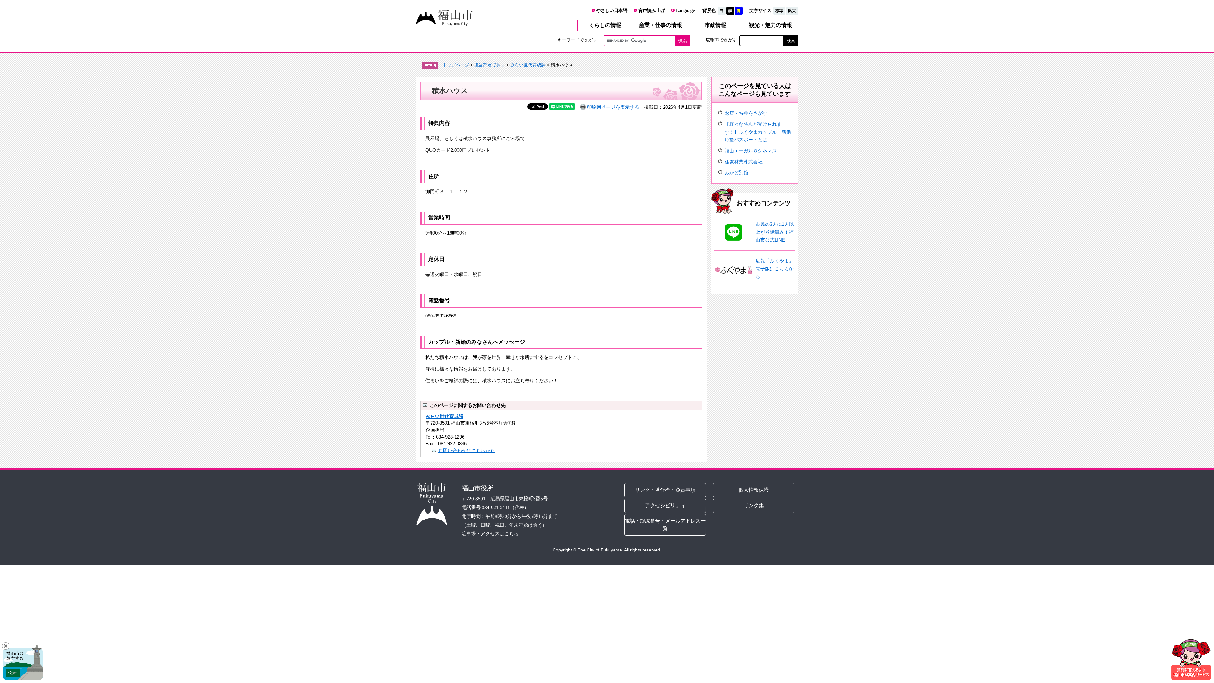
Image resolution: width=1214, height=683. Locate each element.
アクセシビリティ (665, 505)
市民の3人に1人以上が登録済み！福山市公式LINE (775, 231)
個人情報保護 (754, 490)
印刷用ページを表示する (613, 107)
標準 (779, 10)
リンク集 (754, 505)
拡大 (792, 10)
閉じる (5, 646)
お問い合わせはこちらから (466, 450)
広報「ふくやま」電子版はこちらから (775, 268)
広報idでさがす (721, 39)
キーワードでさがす (577, 39)
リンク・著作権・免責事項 (665, 490)
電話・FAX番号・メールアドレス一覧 (665, 524)
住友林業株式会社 (744, 161)
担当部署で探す (489, 64)
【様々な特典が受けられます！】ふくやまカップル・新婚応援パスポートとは (758, 131)
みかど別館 (736, 172)
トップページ (456, 64)
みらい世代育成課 (528, 64)
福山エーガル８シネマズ (751, 150)
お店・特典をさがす (746, 113)
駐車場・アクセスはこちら (490, 533)
